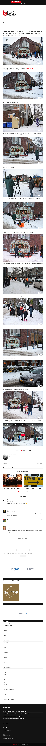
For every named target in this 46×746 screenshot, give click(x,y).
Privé (4, 679)
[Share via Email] (30, 450)
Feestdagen (5, 637)
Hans (3, 711)
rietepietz (9, 519)
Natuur (4, 664)
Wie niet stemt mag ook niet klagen (33, 488)
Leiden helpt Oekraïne (7, 652)
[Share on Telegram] (29, 450)
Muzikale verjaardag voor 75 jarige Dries (14, 716)
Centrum (5, 630)
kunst (4, 645)
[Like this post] (22, 450)
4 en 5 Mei (5, 627)
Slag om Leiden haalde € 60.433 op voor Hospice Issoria (16, 711)
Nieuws (4, 669)
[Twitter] (21, 3)
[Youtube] (24, 3)
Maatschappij (5, 657)
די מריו (8, 499)
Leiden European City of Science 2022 (10, 650)
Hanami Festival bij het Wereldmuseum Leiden (18, 721)
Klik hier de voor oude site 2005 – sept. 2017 (11, 580)
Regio (4, 682)
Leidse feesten (6, 654)
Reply (42, 499)
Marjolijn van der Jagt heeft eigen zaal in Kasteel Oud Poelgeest (19, 713)
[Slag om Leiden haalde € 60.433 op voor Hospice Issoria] (12, 480)
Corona (4, 632)
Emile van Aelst (10, 35)
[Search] (42, 22)
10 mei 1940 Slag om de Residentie (9, 622)
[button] (21, 2)
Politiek (4, 674)
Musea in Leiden (6, 659)
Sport (4, 686)
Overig (4, 672)
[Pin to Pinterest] (25, 450)
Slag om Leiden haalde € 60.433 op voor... (12, 488)
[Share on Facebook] (23, 450)
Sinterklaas (5, 684)
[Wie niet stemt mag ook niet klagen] (33, 480)
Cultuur (4, 635)
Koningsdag (5, 642)
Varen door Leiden (6, 696)
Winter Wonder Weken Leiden (8, 699)
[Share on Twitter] (24, 450)
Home (4, 25)
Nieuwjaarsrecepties (7, 667)
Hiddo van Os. (10, 421)
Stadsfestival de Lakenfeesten (8, 689)
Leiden (8, 25)
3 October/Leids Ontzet (7, 625)
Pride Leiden (5, 677)
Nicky (8, 526)
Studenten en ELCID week (8, 691)
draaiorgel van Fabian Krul (31, 68)
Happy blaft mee (6, 640)
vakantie (5, 694)
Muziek (4, 662)
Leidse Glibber (15, 744)
